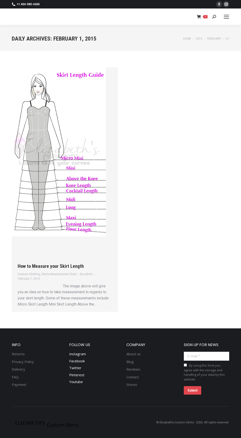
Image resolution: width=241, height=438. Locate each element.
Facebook (77, 361)
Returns (18, 354)
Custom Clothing (29, 274)
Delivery (18, 369)
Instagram (77, 353)
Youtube (76, 381)
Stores (131, 384)
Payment (19, 384)
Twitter (75, 367)
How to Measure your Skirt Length (51, 266)
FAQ (15, 377)
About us (133, 354)
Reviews (133, 369)
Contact (132, 377)
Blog (130, 361)
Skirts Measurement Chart (59, 274)
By (86, 274)
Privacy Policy (23, 361)
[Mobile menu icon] (226, 17)
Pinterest (76, 374)
